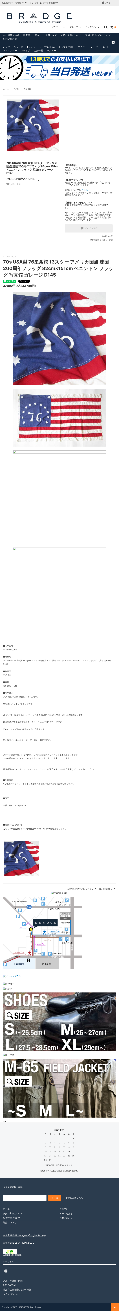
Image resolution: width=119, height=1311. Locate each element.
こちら (84, 190)
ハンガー (51, 50)
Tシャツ (31, 47)
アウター (82, 47)
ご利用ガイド (50, 35)
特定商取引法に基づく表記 (101, 240)
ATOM (12, 1285)
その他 (16, 89)
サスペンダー (10, 50)
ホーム (6, 89)
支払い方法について (71, 35)
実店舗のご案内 (31, 35)
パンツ (6, 47)
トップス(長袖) (66, 47)
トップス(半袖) (47, 47)
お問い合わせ (10, 38)
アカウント (109, 3)
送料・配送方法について (98, 35)
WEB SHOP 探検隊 (12, 1255)
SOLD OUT (90, 228)
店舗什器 (38, 50)
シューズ (18, 47)
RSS (5, 1285)
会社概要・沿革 (11, 35)
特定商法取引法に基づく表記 (17, 1289)
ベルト (105, 47)
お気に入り (15, 184)
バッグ (94, 47)
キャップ (25, 50)
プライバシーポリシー (14, 1294)
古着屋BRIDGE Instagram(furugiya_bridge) (24, 1235)
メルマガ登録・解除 (13, 1280)
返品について (107, 236)
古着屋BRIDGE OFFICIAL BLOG (18, 1242)
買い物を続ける (105, 889)
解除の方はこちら (74, 1197)
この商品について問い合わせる (80, 889)
